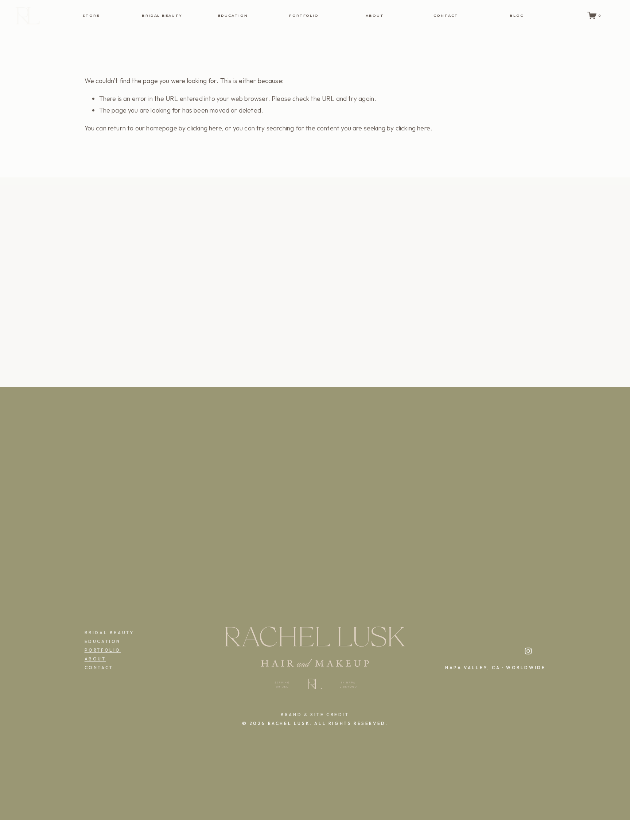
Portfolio (304, 15)
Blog (517, 15)
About (375, 15)
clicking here (204, 128)
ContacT (99, 668)
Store (91, 15)
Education (233, 15)
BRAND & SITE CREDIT (315, 715)
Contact (445, 15)
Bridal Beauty (162, 15)
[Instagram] (528, 651)
